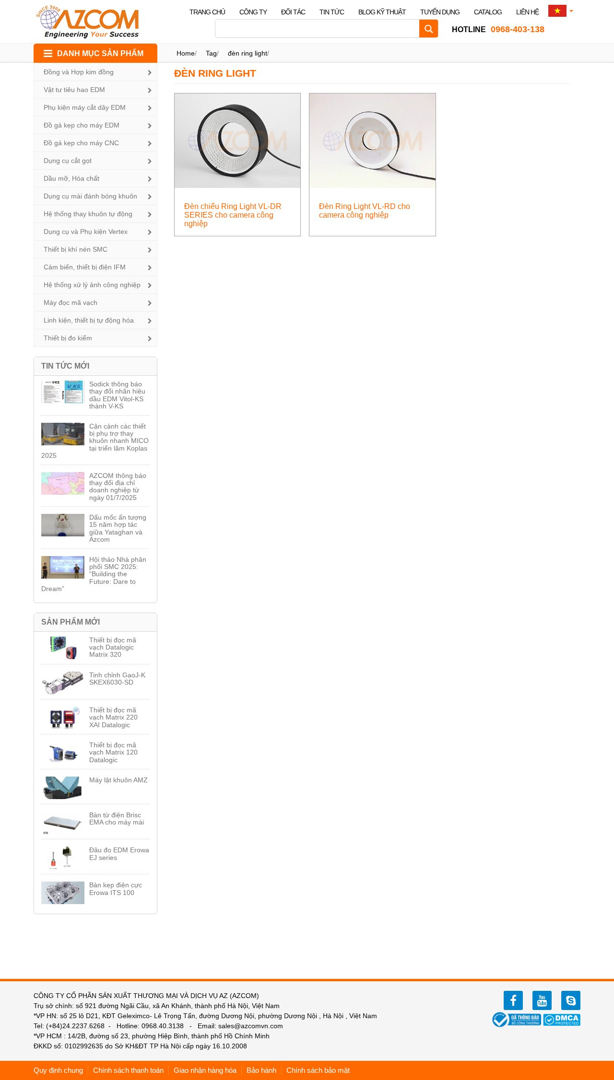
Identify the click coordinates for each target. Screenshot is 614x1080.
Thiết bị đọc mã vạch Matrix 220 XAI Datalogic (113, 717)
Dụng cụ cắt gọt (68, 160)
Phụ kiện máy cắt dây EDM (85, 107)
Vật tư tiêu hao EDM (74, 89)
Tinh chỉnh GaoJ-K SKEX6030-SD (117, 678)
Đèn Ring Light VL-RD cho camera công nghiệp (364, 210)
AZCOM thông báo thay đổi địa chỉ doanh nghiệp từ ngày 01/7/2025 (117, 486)
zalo (570, 1000)
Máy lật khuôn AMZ (118, 780)
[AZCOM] (94, 21)
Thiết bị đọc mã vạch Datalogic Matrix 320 (112, 647)
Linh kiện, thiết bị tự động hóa (89, 320)
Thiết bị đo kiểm (68, 338)
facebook (513, 1000)
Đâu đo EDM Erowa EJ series (119, 853)
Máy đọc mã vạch (70, 302)
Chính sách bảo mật (318, 1070)
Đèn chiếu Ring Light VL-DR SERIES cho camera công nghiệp (233, 215)
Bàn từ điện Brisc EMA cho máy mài (116, 818)
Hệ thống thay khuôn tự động (88, 214)
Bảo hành (261, 1070)
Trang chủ (207, 12)
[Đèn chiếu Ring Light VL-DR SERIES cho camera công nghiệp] (238, 140)
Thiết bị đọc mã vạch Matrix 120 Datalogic (113, 752)
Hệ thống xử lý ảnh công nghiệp (92, 285)
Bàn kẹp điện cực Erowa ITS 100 (115, 888)
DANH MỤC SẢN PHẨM (100, 53)
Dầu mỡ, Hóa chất (71, 178)
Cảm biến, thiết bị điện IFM (85, 267)
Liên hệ (527, 12)
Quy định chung (58, 1070)
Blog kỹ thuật (382, 12)
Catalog (488, 12)
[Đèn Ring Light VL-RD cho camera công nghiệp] (372, 140)
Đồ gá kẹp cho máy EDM (81, 125)
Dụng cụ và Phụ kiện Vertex (86, 231)
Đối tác (293, 12)
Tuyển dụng (440, 12)
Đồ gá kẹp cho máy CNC (81, 143)
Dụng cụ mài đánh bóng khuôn (90, 196)
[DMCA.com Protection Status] (561, 1019)
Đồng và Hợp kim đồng (79, 72)
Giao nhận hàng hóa (205, 1070)
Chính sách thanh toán (128, 1070)
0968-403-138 (498, 29)
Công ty (253, 12)
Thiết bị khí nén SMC (75, 249)
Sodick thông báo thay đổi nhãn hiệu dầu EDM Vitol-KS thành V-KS (117, 395)
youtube (542, 1000)
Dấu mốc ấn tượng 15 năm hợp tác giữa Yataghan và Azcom (117, 528)
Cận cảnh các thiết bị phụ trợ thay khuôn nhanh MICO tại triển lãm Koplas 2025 (95, 441)
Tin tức (331, 12)
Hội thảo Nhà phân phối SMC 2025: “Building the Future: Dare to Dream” (93, 574)
